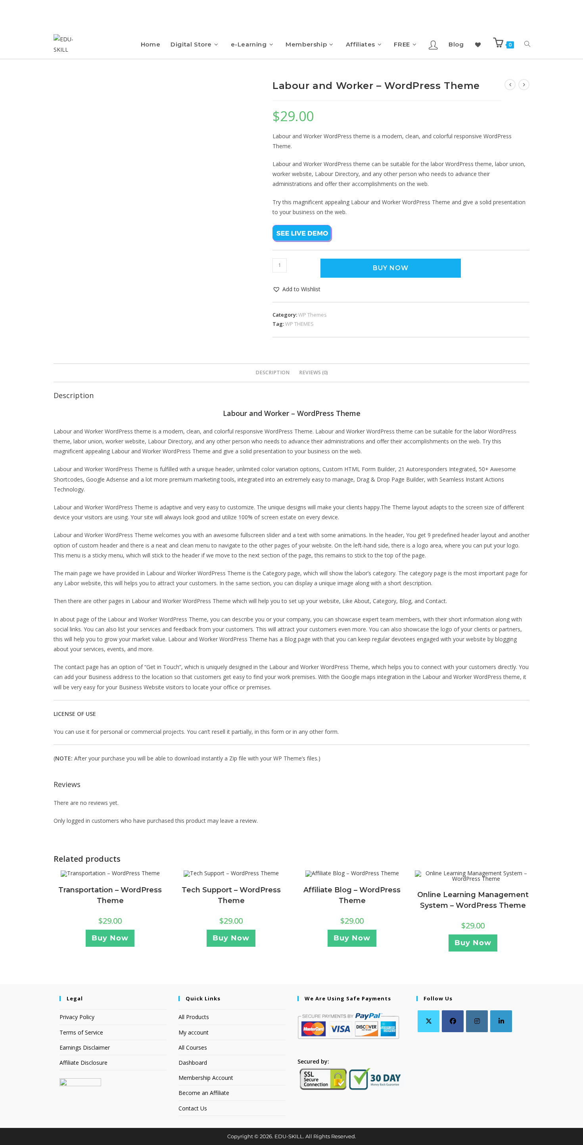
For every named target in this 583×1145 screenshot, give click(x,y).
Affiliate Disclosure (83, 1062)
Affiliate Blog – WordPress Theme (352, 895)
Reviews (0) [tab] (313, 372)
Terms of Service (81, 1032)
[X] (428, 1021)
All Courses (192, 1047)
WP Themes (312, 314)
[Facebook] (453, 1021)
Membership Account (205, 1077)
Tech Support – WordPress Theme (231, 895)
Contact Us (192, 1108)
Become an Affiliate (203, 1093)
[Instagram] (477, 1021)
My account (193, 1032)
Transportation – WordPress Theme (110, 895)
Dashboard (192, 1062)
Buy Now (390, 268)
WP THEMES (299, 323)
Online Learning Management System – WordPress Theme (473, 900)
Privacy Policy (76, 1017)
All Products (193, 1017)
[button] (296, 289)
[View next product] (523, 84)
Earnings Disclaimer (84, 1047)
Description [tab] (272, 372)
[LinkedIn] (501, 1021)
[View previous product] (510, 84)
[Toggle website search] (527, 44)
